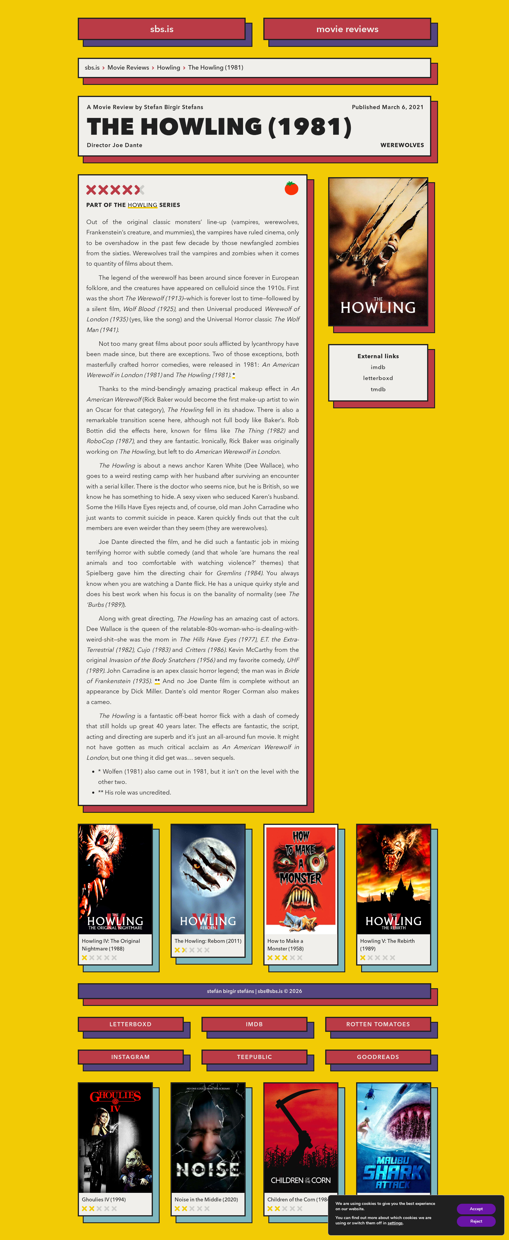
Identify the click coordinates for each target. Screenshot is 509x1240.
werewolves (402, 145)
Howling (143, 204)
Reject (476, 1221)
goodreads (378, 1056)
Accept (476, 1209)
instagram (130, 1056)
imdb (378, 367)
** (157, 681)
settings (395, 1223)
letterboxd (378, 377)
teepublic (254, 1056)
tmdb (378, 389)
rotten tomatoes (378, 1024)
